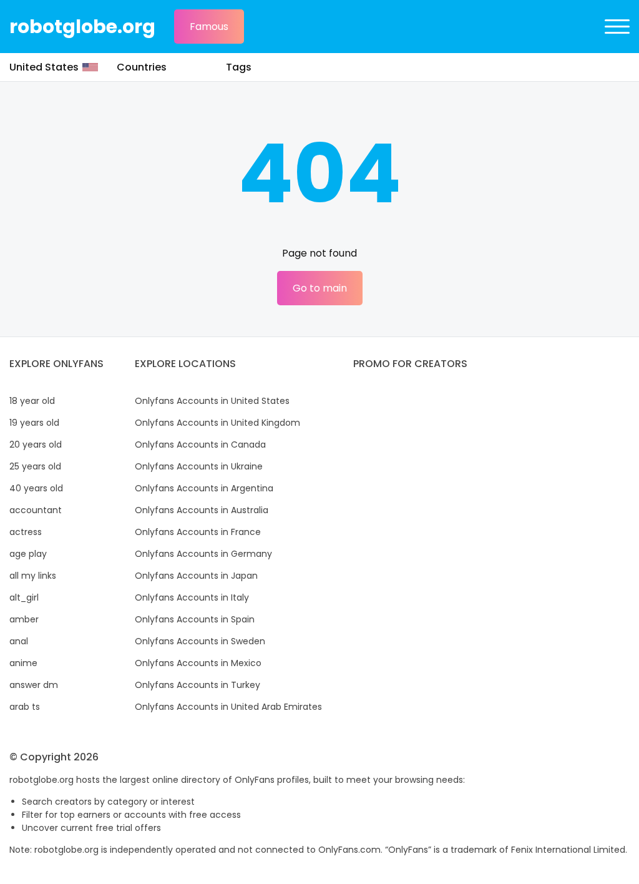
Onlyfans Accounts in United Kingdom (217, 422)
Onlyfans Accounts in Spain (195, 619)
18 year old (32, 401)
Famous (209, 26)
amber (24, 619)
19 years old (34, 422)
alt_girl (24, 597)
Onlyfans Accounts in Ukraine (199, 466)
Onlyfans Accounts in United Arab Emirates (228, 706)
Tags (238, 67)
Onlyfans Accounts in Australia (201, 510)
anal (18, 641)
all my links (32, 575)
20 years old (35, 444)
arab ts (24, 706)
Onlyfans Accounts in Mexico (198, 663)
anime (23, 663)
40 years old (36, 488)
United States (44, 67)
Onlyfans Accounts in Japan (196, 575)
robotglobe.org (82, 26)
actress (25, 532)
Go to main (320, 288)
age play (28, 554)
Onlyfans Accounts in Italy (192, 597)
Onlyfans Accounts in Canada (200, 444)
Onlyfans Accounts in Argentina (204, 488)
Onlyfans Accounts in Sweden (200, 641)
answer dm (33, 685)
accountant (35, 510)
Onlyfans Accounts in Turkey (197, 685)
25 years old (35, 466)
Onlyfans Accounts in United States (212, 401)
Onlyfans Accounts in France (198, 532)
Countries (142, 67)
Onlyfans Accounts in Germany (203, 554)
